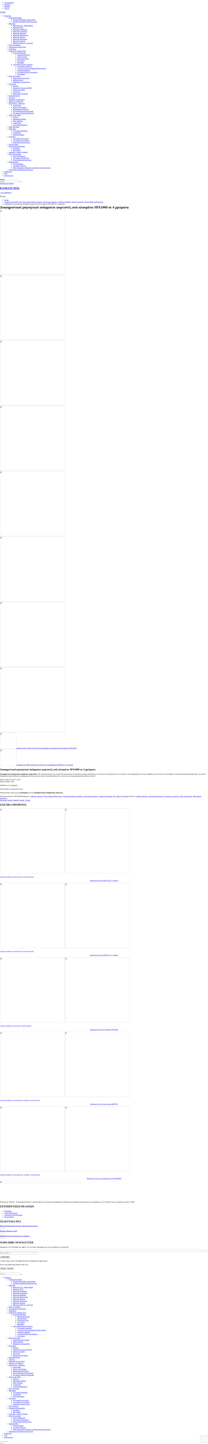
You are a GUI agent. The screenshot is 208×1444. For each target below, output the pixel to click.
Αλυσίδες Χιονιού (19, 166)
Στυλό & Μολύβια (19, 53)
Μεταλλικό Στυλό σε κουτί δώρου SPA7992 (104, 1104)
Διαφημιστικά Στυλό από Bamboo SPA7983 (104, 1029)
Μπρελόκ (12, 24)
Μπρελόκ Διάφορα (19, 33)
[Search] (21, 1274)
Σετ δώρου (21, 61)
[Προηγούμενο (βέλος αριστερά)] (1, 1443)
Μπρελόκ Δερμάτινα (20, 31)
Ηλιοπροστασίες (14, 96)
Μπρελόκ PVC (18, 27)
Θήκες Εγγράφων (15, 45)
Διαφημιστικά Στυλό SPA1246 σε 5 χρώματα (104, 880)
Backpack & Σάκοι (19, 119)
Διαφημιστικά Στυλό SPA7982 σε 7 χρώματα (104, 955)
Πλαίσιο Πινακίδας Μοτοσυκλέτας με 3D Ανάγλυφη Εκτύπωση (19, 1226)
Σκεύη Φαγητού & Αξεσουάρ (23, 111)
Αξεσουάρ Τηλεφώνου (21, 158)
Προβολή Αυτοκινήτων (17, 100)
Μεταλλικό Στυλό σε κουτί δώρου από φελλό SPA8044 (104, 1178)
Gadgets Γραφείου (23, 70)
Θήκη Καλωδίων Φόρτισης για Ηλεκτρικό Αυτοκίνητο (32, 168)
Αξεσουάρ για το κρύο (21, 138)
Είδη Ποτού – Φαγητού (17, 103)
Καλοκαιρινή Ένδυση (20, 94)
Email (28, 800)
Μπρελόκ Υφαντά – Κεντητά (23, 43)
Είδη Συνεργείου (14, 76)
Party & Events (14, 127)
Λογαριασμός (9, 3)
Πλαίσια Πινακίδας (15, 18)
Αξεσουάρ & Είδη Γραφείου (23, 64)
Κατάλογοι (8, 172)
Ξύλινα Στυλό (22, 57)
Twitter (9, 800)
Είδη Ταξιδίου (18, 121)
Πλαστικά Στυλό (23, 59)
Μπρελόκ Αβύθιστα (20, 29)
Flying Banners (18, 164)
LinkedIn (15, 800)
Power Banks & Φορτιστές (22, 160)
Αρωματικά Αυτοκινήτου (17, 47)
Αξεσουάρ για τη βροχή (21, 140)
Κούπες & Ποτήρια (19, 107)
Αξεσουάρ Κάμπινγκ (20, 125)
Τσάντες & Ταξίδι (15, 115)
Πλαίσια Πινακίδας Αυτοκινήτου (24, 20)
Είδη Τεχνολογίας (15, 154)
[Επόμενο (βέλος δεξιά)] (3, 1443)
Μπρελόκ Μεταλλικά (20, 35)
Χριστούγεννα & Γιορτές (21, 142)
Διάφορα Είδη (13, 162)
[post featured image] (65, 873)
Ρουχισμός (12, 84)
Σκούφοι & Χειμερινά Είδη (22, 88)
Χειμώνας (12, 137)
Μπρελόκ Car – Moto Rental (23, 26)
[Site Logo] (3, 12)
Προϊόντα (7, 16)
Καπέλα (15, 86)
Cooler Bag (17, 123)
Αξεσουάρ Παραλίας (20, 131)
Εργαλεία (16, 148)
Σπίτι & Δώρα (13, 144)
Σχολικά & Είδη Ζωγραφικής (27, 72)
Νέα (5, 174)
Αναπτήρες (12, 49)
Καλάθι (6, 6)
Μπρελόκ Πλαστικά (20, 39)
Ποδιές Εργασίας (19, 90)
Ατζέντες (12, 98)
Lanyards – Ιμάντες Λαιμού (18, 152)
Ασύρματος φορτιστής (171, 796)
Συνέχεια (10, 1268)
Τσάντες (16, 117)
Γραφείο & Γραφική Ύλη (17, 51)
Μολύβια (20, 63)
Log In (6, 8)
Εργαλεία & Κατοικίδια (17, 146)
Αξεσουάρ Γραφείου (24, 66)
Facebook (3, 800)
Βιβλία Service (18, 80)
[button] (2, 179)
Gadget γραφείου (142, 796)
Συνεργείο (16, 92)
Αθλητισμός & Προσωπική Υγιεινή (21, 170)
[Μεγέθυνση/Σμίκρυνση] (1, 1441)
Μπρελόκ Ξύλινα (19, 37)
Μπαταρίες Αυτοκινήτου (21, 82)
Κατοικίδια (16, 150)
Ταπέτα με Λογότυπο (16, 101)
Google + (22, 800)
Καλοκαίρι (12, 129)
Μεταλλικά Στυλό (23, 55)
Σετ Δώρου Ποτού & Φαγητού (23, 113)
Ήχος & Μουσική (19, 156)
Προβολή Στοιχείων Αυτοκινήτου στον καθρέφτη (15, 1236)
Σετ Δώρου (21, 74)
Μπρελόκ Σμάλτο (19, 41)
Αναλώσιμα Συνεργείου (21, 78)
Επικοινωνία (8, 176)
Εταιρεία (7, 5)
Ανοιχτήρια (17, 105)
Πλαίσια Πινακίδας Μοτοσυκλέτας (25, 22)
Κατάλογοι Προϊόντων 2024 (8, 1231)
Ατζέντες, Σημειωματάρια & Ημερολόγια (31, 68)
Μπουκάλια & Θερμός (21, 109)
